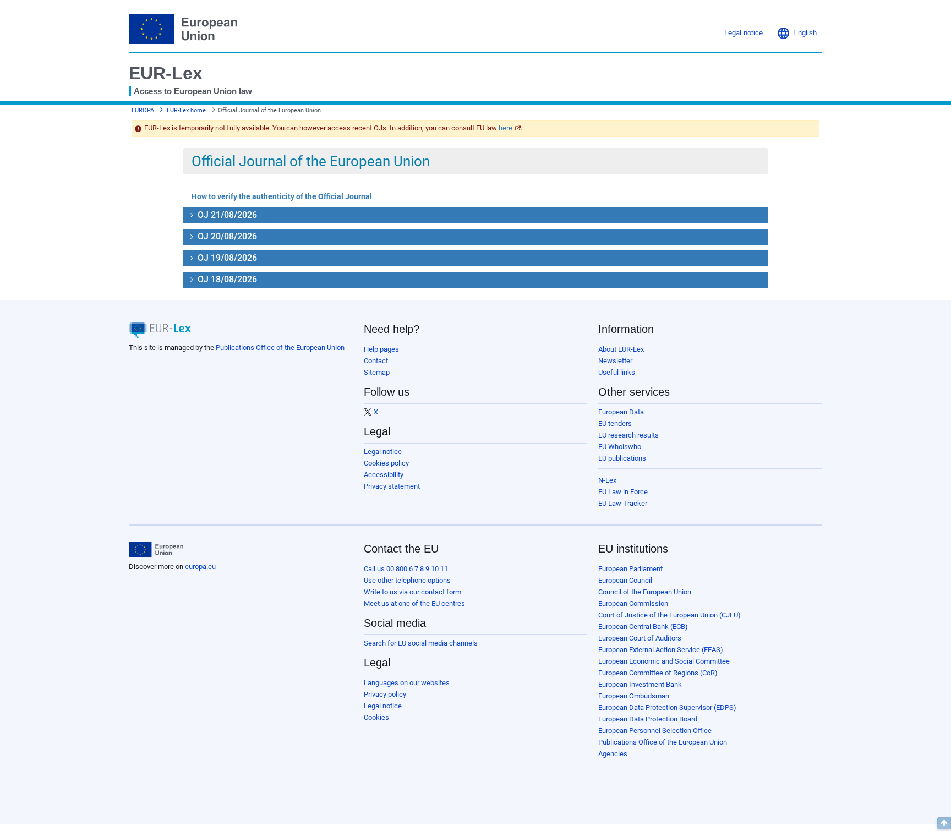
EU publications (622, 458)
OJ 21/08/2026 (226, 215)
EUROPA (143, 110)
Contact (376, 361)
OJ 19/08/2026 (226, 258)
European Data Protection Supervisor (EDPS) (667, 707)
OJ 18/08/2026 (226, 279)
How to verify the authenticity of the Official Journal (282, 196)
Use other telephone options (407, 580)
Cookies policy (386, 463)
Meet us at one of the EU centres (414, 603)
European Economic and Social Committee (664, 661)
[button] (796, 33)
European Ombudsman (633, 696)
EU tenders (615, 423)
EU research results (628, 435)
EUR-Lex (166, 73)
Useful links (616, 372)
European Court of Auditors (639, 638)
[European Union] (156, 549)
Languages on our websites (407, 683)
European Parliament (630, 569)
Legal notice (383, 451)
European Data (621, 412)
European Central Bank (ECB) (643, 626)
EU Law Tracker (622, 503)
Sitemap (377, 372)
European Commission (633, 603)
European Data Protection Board (647, 719)
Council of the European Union (644, 592)
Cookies (376, 717)
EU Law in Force (623, 492)
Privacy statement (392, 486)
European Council (625, 580)
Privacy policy (385, 694)
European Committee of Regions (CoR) (658, 673)
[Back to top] (944, 823)
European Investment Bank (640, 684)
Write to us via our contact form (412, 592)
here (505, 128)
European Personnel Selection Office (655, 730)
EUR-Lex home (186, 110)
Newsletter (615, 361)
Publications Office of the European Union (280, 347)
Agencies (612, 754)
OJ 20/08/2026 (226, 236)
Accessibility (383, 475)
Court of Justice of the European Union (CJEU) (669, 615)
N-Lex (607, 480)
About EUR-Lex (621, 349)
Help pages (381, 349)
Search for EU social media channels (421, 643)
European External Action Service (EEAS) (660, 650)
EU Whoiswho (619, 446)
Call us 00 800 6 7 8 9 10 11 (406, 569)
